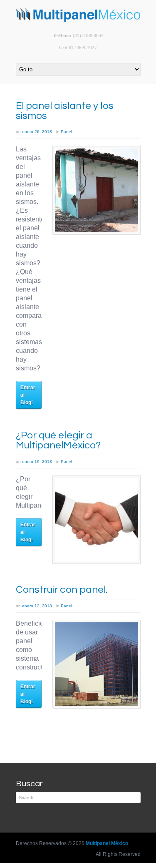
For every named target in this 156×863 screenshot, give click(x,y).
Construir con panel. (62, 589)
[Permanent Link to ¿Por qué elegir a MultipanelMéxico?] (96, 520)
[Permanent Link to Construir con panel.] (96, 664)
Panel (66, 131)
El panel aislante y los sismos (65, 111)
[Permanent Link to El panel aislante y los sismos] (96, 190)
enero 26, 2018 (37, 131)
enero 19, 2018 (37, 461)
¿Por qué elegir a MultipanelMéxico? (58, 440)
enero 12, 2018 (37, 606)
